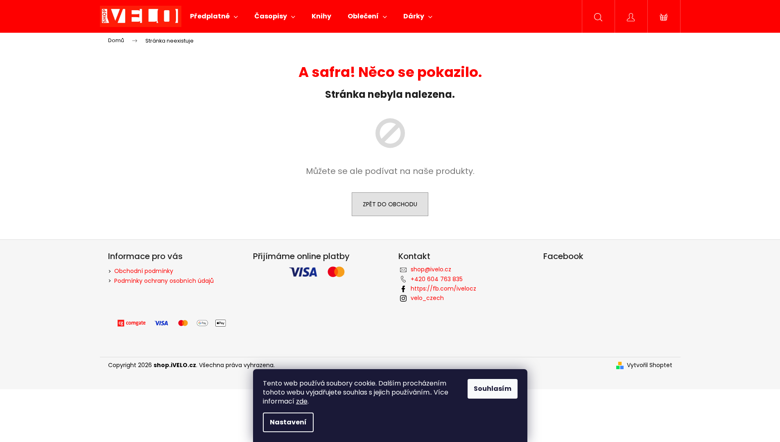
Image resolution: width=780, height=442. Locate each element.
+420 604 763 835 (437, 279)
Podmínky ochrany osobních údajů (164, 281)
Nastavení (288, 422)
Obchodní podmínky (143, 271)
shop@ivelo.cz (431, 269)
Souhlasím (492, 388)
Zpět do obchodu (390, 204)
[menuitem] (214, 16)
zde (301, 401)
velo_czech (427, 298)
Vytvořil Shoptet (649, 365)
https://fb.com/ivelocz (443, 288)
